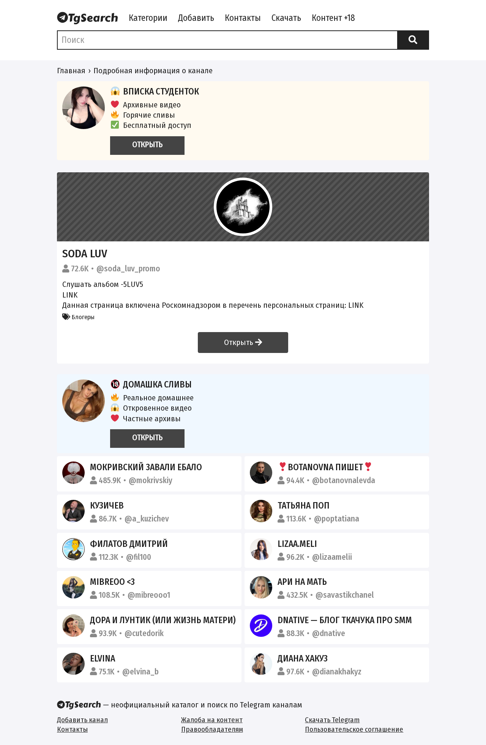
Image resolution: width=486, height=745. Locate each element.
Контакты (243, 18)
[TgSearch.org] (87, 18)
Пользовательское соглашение (354, 729)
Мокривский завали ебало (146, 467)
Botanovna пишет (325, 467)
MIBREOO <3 (112, 581)
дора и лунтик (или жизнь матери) (163, 620)
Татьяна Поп (304, 505)
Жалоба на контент (212, 719)
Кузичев (107, 505)
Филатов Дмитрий (129, 544)
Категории (148, 18)
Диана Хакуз (303, 658)
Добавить (196, 18)
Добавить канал (82, 719)
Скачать (286, 18)
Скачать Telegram (332, 719)
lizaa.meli (297, 544)
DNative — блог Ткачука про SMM (345, 620)
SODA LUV (84, 253)
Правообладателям (212, 729)
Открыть (239, 342)
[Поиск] (413, 39)
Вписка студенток (161, 91)
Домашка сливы (157, 384)
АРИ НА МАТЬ (302, 581)
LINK (69, 295)
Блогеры (82, 317)
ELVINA (102, 658)
